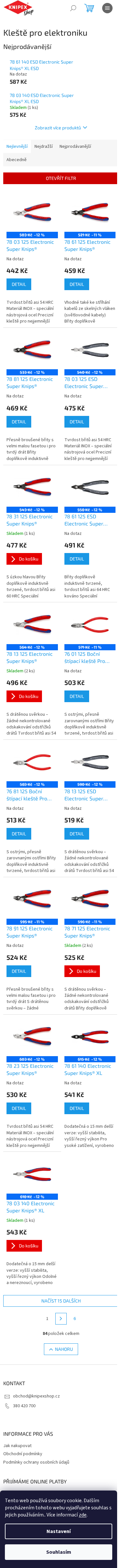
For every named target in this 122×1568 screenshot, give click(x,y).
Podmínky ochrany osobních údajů (36, 1462)
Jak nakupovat (17, 1446)
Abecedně (17, 160)
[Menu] (107, 8)
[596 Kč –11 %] (90, 899)
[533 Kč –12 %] (32, 350)
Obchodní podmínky (22, 1454)
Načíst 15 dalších (61, 1300)
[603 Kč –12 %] (32, 1037)
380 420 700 (24, 1406)
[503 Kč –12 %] (32, 213)
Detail (19, 284)
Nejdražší (43, 146)
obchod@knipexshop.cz (36, 1396)
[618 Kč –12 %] (32, 1174)
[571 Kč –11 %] (90, 625)
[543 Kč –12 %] (32, 487)
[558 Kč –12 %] (90, 487)
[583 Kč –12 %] (32, 762)
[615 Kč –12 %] (90, 1037)
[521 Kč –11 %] (90, 213)
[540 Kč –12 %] (90, 350)
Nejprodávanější (75, 146)
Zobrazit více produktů (58, 127)
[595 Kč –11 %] (32, 899)
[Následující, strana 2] (61, 1319)
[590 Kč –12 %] (90, 762)
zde (83, 1514)
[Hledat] (73, 8)
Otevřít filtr (61, 178)
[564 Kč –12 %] (32, 625)
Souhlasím (58, 1552)
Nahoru (64, 1349)
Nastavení (59, 1531)
